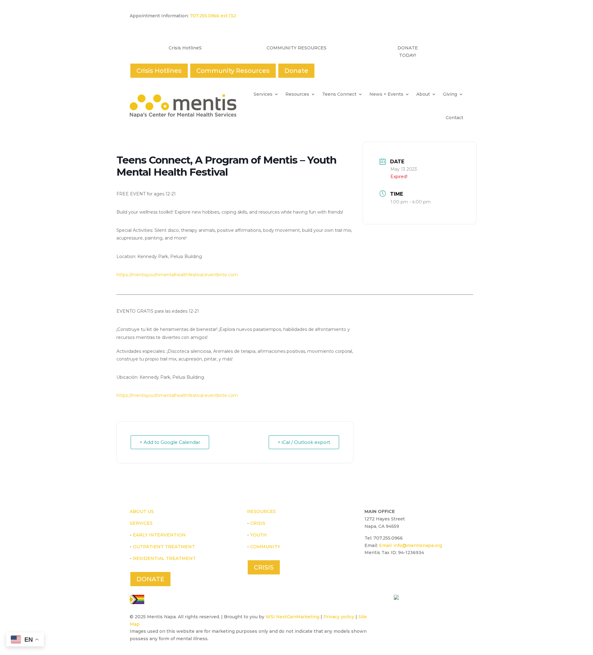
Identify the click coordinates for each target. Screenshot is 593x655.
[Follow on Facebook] (369, 571)
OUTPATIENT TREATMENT (164, 546)
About (423, 94)
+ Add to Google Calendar (170, 442)
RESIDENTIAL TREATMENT (164, 558)
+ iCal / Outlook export (304, 442)
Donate (296, 70)
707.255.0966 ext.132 (212, 16)
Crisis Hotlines (159, 70)
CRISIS (257, 523)
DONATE (150, 579)
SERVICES (141, 523)
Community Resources (233, 70)
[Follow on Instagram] (398, 571)
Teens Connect (339, 94)
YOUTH (258, 535)
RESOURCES (261, 511)
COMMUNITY (265, 546)
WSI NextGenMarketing (292, 617)
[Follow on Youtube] (384, 571)
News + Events (386, 94)
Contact (454, 117)
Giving (450, 94)
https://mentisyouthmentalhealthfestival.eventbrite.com (177, 274)
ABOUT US (142, 511)
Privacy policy (338, 617)
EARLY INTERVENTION (159, 535)
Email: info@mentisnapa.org (410, 545)
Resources (297, 94)
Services (263, 94)
